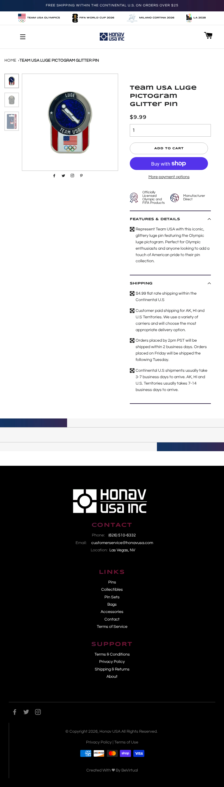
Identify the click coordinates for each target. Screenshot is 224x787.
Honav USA (109, 731)
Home (10, 60)
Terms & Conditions (112, 654)
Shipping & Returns (112, 669)
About (112, 677)
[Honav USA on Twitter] (26, 713)
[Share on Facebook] (53, 175)
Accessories (112, 612)
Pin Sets (112, 597)
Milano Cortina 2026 (156, 18)
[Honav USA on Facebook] (14, 713)
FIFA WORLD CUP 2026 (96, 18)
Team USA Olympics (43, 18)
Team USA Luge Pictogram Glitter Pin (59, 60)
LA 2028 (199, 18)
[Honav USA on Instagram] (38, 713)
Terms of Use (126, 742)
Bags (112, 604)
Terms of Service (112, 627)
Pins (112, 582)
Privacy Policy (112, 662)
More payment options (169, 177)
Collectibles (112, 590)
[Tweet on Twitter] (62, 175)
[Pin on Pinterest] (72, 175)
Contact (112, 619)
